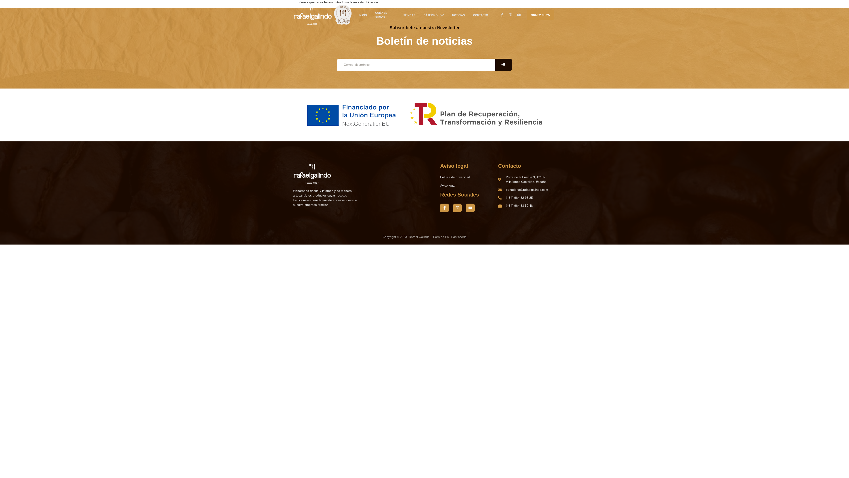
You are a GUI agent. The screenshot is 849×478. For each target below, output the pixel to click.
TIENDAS (409, 15)
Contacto (480, 15)
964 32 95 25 (540, 15)
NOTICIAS (458, 15)
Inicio (363, 15)
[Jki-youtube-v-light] (470, 208)
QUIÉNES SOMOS (381, 15)
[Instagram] (457, 208)
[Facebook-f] (444, 208)
